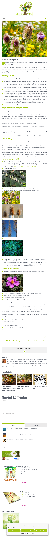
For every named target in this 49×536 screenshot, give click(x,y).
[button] (3, 383)
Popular (13, 425)
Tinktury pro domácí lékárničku (23, 387)
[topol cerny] (9, 220)
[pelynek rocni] (12, 240)
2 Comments (5, 391)
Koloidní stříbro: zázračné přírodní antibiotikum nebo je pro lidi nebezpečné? (22, 428)
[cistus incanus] (12, 274)
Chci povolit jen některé (40, 530)
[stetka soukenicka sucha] (12, 204)
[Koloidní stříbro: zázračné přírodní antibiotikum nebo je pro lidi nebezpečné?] (4, 428)
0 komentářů (21, 390)
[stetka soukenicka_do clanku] (11, 191)
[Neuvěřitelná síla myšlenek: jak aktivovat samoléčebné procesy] (4, 440)
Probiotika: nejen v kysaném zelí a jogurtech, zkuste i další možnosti (9, 388)
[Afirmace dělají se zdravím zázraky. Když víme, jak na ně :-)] (4, 434)
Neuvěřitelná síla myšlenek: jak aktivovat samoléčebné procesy (20, 439)
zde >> (45, 341)
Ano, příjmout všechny (14, 530)
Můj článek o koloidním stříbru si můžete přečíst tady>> (25, 166)
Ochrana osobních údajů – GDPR (27, 533)
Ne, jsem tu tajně (27, 530)
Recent (36, 425)
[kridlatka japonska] (14, 170)
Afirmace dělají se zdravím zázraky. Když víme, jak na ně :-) (19, 434)
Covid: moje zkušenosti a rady (40, 387)
